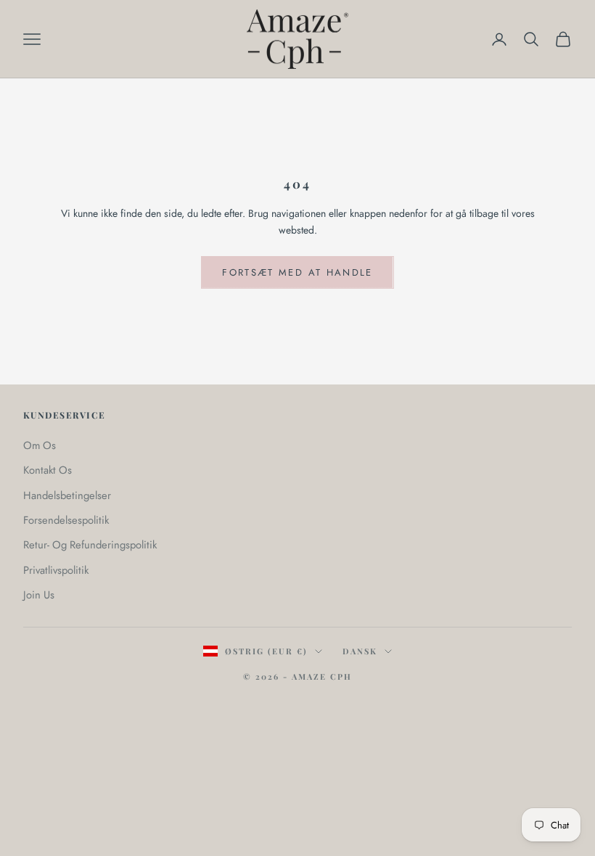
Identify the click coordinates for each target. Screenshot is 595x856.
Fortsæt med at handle (297, 272)
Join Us (38, 595)
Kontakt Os (47, 470)
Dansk (359, 651)
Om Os (39, 445)
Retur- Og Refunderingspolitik (90, 545)
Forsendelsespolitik (66, 520)
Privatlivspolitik (56, 570)
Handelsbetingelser (67, 495)
